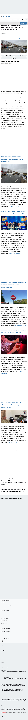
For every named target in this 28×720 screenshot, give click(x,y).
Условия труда (4, 655)
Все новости (9, 19)
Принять (23, 23)
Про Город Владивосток (5, 628)
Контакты (3, 650)
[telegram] (16, 450)
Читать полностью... (14, 206)
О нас (2, 648)
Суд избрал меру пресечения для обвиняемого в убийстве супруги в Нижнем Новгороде (11, 405)
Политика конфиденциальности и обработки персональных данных (13, 703)
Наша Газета (3, 608)
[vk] (12, 450)
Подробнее (24, 701)
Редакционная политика (5, 652)
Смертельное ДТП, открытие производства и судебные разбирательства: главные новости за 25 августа (13, 483)
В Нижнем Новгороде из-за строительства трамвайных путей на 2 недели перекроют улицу (13, 284)
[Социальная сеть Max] (14, 58)
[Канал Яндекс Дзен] (8, 638)
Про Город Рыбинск (5, 618)
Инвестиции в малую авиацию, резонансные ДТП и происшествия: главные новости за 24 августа (13, 491)
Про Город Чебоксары (5, 602)
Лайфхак (15, 19)
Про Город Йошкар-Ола (5, 612)
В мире (19, 19)
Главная (2, 662)
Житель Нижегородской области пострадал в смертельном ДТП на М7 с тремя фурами (12, 159)
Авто (2, 657)
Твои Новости (4, 623)
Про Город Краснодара (5, 631)
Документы (3, 19)
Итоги (3, 33)
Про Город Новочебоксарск (6, 605)
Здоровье (24, 19)
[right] (26, 20)
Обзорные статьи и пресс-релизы (7, 645)
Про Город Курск (4, 615)
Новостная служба (16, 38)
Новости (3, 659)
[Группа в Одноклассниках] (4, 638)
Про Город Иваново (5, 610)
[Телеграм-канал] (20, 56)
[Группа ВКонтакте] (7, 56)
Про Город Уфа (4, 620)
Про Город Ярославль (5, 625)
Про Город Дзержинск (5, 600)
